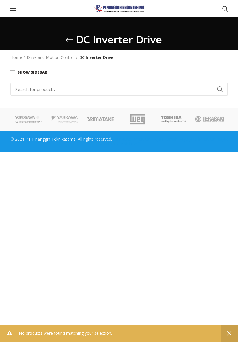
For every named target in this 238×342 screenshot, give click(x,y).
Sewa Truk (109, 144)
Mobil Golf (129, 144)
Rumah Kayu (176, 139)
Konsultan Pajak (148, 139)
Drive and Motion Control (51, 57)
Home (16, 57)
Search (220, 89)
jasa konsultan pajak (208, 139)
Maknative (121, 139)
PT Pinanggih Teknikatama (51, 139)
